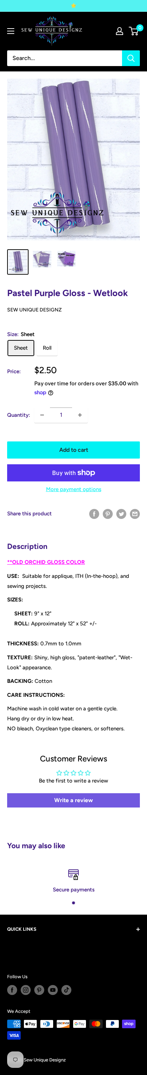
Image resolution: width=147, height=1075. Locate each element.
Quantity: (18, 415)
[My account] (119, 31)
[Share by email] (135, 514)
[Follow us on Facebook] (12, 990)
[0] (134, 31)
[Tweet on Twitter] (121, 514)
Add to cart (73, 449)
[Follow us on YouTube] (53, 990)
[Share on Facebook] (94, 514)
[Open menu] (10, 31)
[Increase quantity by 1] (79, 415)
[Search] (131, 58)
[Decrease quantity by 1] (42, 415)
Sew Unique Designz (34, 310)
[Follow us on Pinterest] (39, 990)
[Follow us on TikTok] (66, 990)
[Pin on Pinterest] (108, 514)
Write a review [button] (73, 800)
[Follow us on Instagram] (26, 990)
